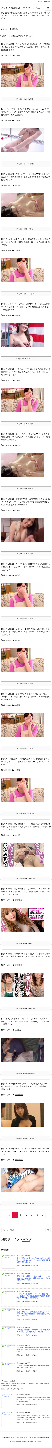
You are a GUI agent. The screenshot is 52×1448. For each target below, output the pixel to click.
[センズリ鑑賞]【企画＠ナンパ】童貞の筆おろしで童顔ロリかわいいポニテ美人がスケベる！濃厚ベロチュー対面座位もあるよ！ (25, 697)
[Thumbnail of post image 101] (23, 272)
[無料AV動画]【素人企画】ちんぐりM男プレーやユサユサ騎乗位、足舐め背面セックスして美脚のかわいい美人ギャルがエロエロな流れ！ (25, 891)
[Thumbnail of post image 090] (23, 792)
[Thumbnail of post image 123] (23, 532)
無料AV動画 (18, 900)
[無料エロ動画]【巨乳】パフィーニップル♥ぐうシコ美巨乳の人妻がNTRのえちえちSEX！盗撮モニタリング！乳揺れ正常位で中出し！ (25, 437)
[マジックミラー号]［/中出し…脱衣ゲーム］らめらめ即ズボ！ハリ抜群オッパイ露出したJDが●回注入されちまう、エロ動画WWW (25, 307)
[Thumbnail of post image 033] (23, 402)
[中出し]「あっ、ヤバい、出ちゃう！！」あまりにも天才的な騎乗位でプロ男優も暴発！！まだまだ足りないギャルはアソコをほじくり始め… (33, 1417)
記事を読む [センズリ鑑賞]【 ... (26, 99)
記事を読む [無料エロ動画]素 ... (26, 1138)
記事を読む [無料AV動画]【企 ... (26, 1008)
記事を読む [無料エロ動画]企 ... (26, 1203)
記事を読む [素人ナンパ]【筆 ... (26, 294)
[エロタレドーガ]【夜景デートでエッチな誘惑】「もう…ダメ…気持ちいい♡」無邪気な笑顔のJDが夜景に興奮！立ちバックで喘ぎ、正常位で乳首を (34, 1296)
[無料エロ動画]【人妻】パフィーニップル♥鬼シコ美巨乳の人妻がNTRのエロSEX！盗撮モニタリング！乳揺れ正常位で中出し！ (25, 177)
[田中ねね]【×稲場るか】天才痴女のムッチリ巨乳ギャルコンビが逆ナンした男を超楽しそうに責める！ (34, 1331)
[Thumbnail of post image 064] (23, 597)
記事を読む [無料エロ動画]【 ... (26, 229)
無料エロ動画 (19, 1095)
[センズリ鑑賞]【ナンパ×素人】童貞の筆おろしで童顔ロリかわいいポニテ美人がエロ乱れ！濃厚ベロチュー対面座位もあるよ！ (26, 567)
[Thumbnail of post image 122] (23, 207)
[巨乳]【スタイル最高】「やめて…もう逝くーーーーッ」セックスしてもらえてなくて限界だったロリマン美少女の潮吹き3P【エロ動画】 (34, 1278)
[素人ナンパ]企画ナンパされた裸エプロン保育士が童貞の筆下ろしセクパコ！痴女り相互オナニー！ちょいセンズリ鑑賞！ (25, 762)
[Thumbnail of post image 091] (23, 1181)
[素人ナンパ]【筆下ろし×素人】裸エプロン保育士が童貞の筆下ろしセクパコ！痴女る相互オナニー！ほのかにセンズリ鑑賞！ (26, 242)
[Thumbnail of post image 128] (23, 921)
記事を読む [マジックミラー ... (26, 358)
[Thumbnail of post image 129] (23, 77)
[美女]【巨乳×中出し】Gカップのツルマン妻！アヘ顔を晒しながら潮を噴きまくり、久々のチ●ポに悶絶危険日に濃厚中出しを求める (33, 1260)
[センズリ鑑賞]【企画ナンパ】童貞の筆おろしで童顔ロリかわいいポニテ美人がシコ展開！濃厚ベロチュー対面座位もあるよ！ (25, 632)
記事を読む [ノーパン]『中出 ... (26, 164)
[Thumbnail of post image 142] (23, 142)
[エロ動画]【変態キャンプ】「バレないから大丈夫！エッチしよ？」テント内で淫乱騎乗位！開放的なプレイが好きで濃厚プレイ (25, 1021)
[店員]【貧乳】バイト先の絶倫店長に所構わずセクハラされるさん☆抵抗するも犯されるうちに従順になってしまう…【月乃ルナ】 (33, 1314)
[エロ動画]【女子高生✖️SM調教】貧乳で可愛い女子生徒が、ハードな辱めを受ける (33, 1366)
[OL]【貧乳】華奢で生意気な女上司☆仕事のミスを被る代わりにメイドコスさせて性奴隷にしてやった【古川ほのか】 (33, 1349)
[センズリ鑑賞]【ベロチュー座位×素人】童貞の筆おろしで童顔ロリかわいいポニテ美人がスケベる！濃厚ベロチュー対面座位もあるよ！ (26, 372)
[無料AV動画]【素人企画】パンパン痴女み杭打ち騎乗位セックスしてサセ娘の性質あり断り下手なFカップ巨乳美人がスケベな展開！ (26, 826)
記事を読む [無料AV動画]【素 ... (26, 878)
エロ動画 (18, 55)
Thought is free (37, 1441)
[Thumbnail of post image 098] (23, 337)
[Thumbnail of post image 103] (23, 987)
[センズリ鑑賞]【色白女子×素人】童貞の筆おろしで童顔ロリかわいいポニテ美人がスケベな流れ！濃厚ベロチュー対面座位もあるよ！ (26, 47)
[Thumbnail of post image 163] (23, 857)
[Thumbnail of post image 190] (23, 662)
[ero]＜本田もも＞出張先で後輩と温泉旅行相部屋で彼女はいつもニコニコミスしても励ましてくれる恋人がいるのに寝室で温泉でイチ (33, 1399)
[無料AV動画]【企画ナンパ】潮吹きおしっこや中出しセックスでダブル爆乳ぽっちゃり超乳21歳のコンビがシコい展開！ (25, 956)
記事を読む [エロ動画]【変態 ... (26, 1073)
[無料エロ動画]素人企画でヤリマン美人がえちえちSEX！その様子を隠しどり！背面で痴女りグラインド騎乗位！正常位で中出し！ (25, 1086)
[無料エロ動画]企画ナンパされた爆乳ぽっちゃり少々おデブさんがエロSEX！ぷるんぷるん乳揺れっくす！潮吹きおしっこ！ (25, 1151)
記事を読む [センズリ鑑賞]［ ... (26, 553)
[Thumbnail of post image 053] (23, 727)
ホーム (5, 29)
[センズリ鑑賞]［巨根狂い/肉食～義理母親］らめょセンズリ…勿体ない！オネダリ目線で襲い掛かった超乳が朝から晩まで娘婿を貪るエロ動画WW (25, 502)
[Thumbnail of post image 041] (23, 1116)
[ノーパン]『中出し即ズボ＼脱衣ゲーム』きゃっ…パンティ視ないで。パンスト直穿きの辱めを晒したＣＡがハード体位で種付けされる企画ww (26, 112)
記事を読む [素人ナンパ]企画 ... (26, 813)
